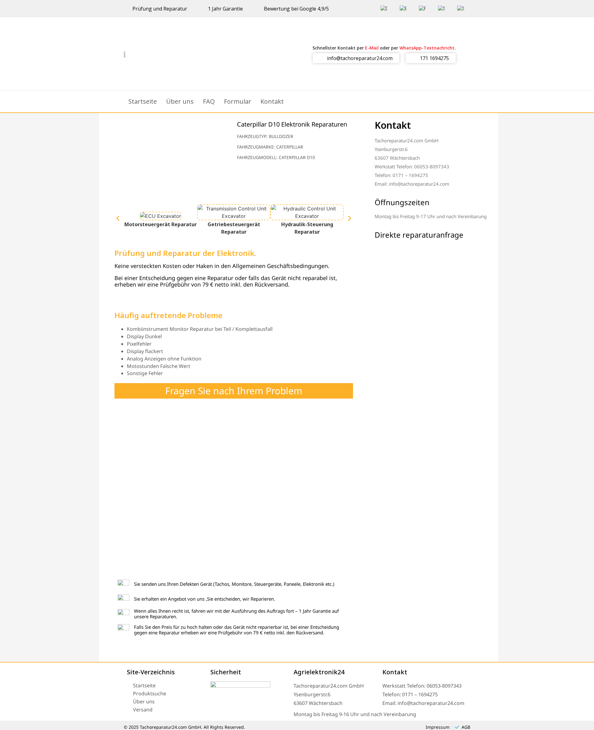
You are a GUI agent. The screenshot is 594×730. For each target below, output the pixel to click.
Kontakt (272, 101)
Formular (237, 101)
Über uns (180, 101)
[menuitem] (384, 9)
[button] (117, 218)
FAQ (209, 101)
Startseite (142, 101)
